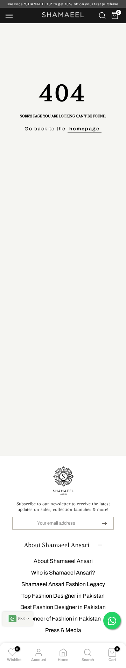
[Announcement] (63, 4)
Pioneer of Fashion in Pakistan (63, 619)
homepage (84, 128)
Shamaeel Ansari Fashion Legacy (63, 584)
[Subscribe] (100, 523)
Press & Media (63, 630)
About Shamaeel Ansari (63, 561)
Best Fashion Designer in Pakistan (63, 607)
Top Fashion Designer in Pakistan (63, 596)
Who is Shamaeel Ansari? (63, 573)
